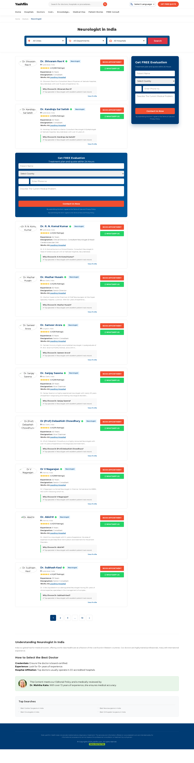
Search (158, 41)
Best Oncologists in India (30, 712)
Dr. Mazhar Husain (51, 277)
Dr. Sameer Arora (51, 325)
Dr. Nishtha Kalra (39, 685)
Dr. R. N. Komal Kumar (54, 226)
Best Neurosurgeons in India (110, 708)
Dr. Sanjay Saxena (51, 373)
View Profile (92, 96)
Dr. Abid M (47, 517)
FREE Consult (112, 12)
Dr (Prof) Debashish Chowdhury (60, 421)
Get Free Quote (168, 4)
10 (82, 618)
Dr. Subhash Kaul (51, 567)
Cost (50, 12)
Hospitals (29, 12)
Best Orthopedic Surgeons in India (113, 712)
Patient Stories (96, 12)
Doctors (41, 12)
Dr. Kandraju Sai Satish (54, 109)
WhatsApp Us (112, 69)
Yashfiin (21, 4)
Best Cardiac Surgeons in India (32, 708)
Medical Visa (79, 12)
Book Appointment (112, 62)
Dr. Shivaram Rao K (52, 61)
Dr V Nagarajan (49, 469)
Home (18, 12)
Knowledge (62, 12)
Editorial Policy (63, 682)
